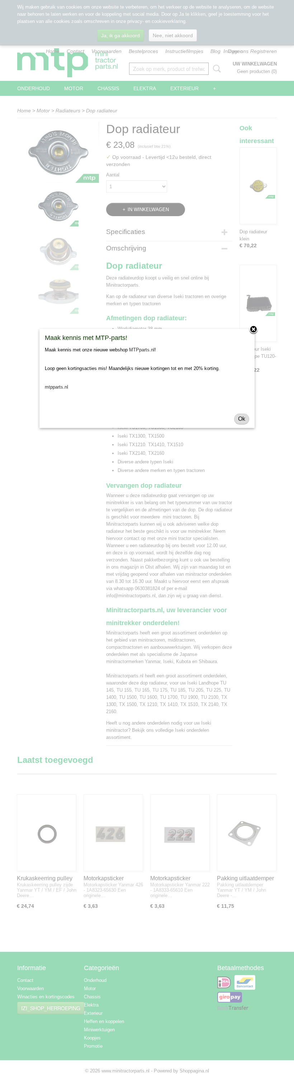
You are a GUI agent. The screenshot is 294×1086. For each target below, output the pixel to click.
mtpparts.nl (56, 387)
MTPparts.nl (142, 349)
